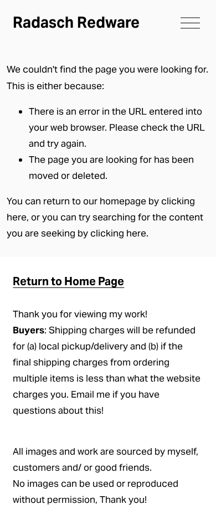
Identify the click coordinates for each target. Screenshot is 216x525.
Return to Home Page (68, 281)
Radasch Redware (76, 22)
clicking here (118, 233)
